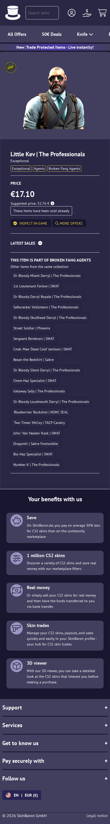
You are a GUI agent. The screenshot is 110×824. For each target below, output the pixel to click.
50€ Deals (52, 34)
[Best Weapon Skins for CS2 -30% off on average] (12, 12)
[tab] (55, 244)
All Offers (17, 34)
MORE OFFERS (70, 223)
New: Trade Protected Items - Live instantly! (55, 47)
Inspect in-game (33, 223)
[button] (71, 13)
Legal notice (97, 815)
